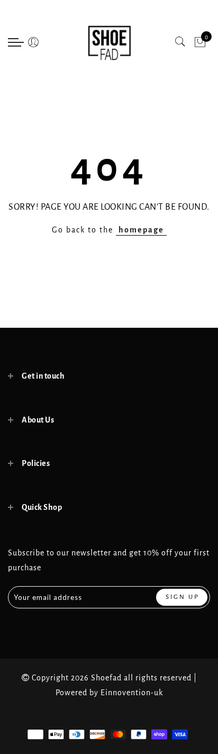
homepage (141, 230)
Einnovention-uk (132, 692)
